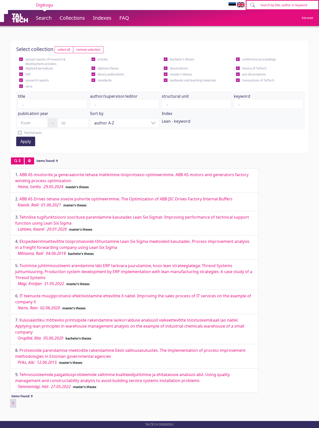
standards (105, 80)
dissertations (179, 68)
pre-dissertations (254, 74)
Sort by (96, 113)
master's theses (181, 74)
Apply (25, 141)
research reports (37, 80)
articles (103, 59)
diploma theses (108, 68)
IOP (27, 74)
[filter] (17, 160)
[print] (29, 160)
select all (64, 49)
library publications (111, 74)
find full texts (33, 133)
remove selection (88, 49)
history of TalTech (254, 68)
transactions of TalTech (258, 80)
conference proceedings (259, 59)
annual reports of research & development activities (45, 61)
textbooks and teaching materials (193, 80)
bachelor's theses (182, 59)
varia (28, 86)
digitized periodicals (39, 68)
